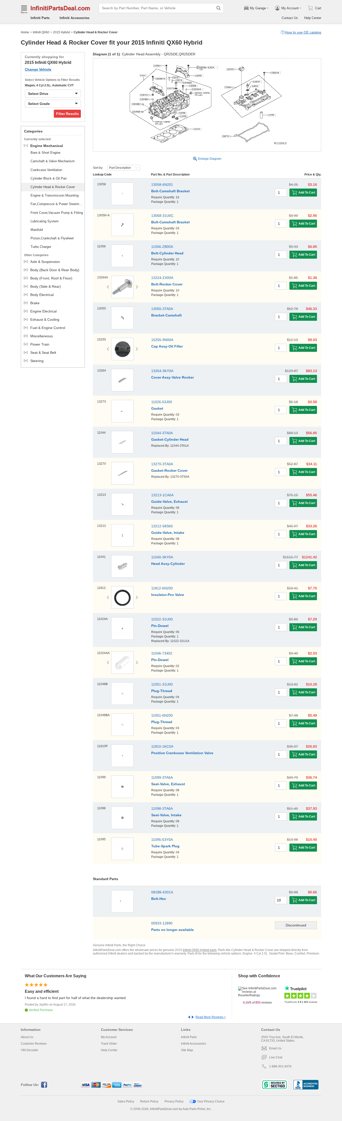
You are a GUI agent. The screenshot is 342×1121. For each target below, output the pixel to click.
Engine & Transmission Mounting (55, 195)
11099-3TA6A (162, 777)
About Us (27, 1037)
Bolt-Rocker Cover (167, 284)
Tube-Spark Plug (165, 846)
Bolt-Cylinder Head (167, 253)
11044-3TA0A (162, 433)
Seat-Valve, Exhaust (168, 784)
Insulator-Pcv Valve (167, 595)
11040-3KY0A (162, 557)
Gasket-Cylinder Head (170, 439)
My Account (108, 1037)
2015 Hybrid (61, 32)
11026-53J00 (161, 402)
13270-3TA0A (162, 464)
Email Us (275, 1048)
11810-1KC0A (162, 746)
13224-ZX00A (162, 278)
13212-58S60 (162, 526)
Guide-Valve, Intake (167, 533)
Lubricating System (45, 221)
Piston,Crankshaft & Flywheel (52, 238)
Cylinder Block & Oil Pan (49, 178)
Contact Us (290, 18)
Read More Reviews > (211, 1017)
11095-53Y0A (162, 840)
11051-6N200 (162, 715)
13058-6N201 (162, 185)
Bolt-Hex (158, 899)
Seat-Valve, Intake (166, 815)
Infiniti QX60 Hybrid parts (200, 950)
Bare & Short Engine (45, 152)
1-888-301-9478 (280, 1066)
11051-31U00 (162, 684)
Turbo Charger (41, 247)
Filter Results (67, 114)
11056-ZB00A (162, 247)
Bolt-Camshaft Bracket (170, 191)
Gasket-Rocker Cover (169, 470)
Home (25, 32)
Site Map (187, 1050)
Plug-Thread (161, 691)
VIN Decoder (29, 1050)
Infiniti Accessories (74, 18)
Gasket (157, 408)
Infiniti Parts (40, 18)
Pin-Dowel (159, 626)
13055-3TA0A (162, 309)
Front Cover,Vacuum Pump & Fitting (57, 213)
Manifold (37, 230)
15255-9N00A (162, 340)
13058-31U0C (162, 216)
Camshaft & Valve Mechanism (53, 161)
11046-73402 (161, 653)
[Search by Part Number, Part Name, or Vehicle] (219, 8)
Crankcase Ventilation (46, 170)
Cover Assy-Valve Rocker (172, 377)
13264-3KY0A (162, 371)
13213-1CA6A (162, 495)
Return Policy (149, 1101)
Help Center (312, 18)
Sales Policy (125, 1101)
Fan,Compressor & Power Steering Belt (57, 204)
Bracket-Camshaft (166, 315)
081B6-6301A (162, 892)
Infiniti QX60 (41, 32)
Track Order (109, 1043)
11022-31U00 (162, 619)
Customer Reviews (34, 1043)
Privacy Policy (174, 1101)
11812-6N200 (162, 588)
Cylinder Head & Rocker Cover (53, 187)
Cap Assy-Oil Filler (167, 346)
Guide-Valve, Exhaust (169, 502)
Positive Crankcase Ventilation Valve (182, 753)
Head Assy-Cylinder (168, 564)
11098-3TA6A (162, 809)
